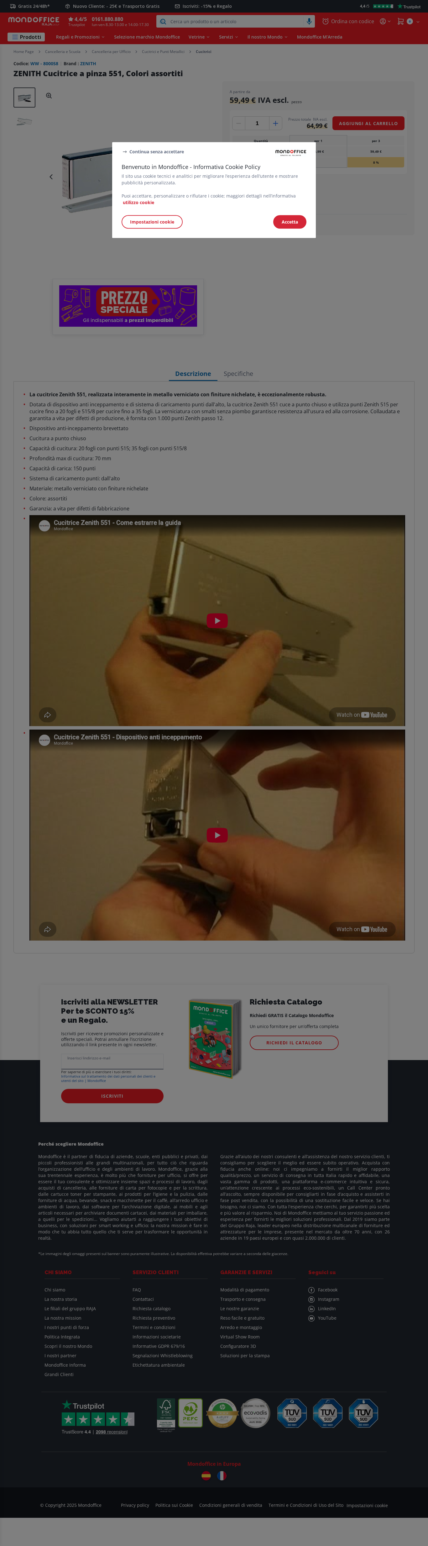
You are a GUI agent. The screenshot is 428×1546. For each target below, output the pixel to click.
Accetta (290, 222)
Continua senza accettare (156, 152)
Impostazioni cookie (152, 222)
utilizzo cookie (138, 202)
